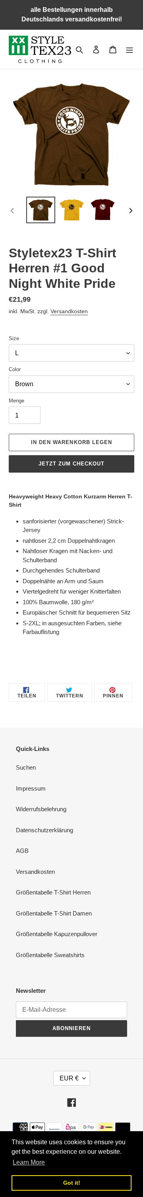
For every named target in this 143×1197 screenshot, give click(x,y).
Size (14, 338)
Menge (16, 401)
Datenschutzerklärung (44, 830)
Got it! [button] (71, 1183)
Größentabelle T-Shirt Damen (54, 913)
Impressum (31, 788)
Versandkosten (69, 311)
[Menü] (129, 49)
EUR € (69, 1078)
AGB (22, 850)
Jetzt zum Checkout (72, 464)
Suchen (26, 767)
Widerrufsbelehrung (41, 809)
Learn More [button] (29, 1162)
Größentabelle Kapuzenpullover (56, 934)
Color (15, 369)
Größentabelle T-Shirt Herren (53, 892)
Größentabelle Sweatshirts (50, 955)
